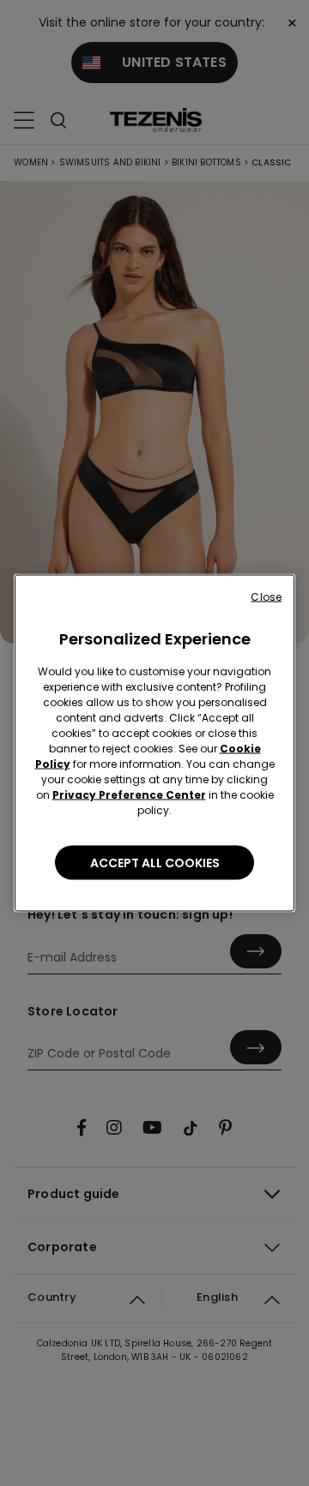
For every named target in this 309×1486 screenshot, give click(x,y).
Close (266, 597)
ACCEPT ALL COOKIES (155, 863)
